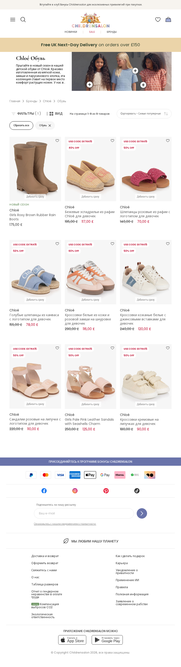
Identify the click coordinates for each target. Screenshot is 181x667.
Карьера (122, 563)
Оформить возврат (44, 563)
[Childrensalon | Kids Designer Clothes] (90, 18)
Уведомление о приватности (127, 571)
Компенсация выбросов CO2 (45, 605)
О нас (35, 577)
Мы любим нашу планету (94, 541)
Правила (122, 587)
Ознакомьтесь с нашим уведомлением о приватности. (65, 524)
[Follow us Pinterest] (106, 492)
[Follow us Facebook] (44, 492)
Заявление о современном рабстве (132, 602)
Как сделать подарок (130, 556)
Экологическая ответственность (43, 615)
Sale (92, 32)
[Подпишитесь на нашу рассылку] (142, 513)
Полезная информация (132, 594)
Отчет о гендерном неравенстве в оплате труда (46, 594)
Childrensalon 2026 (83, 652)
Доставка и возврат (45, 556)
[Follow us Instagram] (75, 492)
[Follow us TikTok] (137, 492)
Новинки (71, 32)
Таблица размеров (44, 584)
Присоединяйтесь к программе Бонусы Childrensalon (90, 462)
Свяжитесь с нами (44, 570)
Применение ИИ (127, 580)
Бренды (112, 32)
